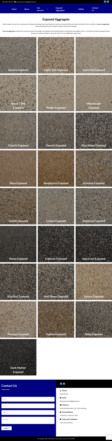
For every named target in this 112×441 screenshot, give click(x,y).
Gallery (81, 9)
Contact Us (95, 9)
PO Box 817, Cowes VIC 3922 (69, 415)
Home (14, 9)
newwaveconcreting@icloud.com (26, 2)
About (26, 9)
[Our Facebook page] (105, 1)
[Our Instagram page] (108, 1)
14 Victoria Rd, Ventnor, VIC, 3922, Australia (73, 408)
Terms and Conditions (66, 422)
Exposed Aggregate (60, 9)
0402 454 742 (9, 2)
